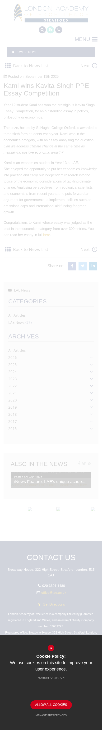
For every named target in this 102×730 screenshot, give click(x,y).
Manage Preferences (51, 715)
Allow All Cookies (51, 705)
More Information (51, 677)
